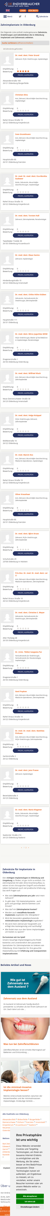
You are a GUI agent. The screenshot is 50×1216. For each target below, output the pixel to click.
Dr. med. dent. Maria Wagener (28, 809)
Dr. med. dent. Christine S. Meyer (29, 612)
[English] (8, 10)
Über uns (7, 1206)
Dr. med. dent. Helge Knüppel (28, 415)
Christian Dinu (21, 94)
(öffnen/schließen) (17, 43)
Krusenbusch (21, 1125)
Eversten (30, 1122)
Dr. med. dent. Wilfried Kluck (28, 373)
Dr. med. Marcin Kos (24, 455)
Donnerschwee (9, 1122)
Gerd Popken (21, 691)
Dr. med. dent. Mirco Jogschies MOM (31, 334)
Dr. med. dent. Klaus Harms (27, 255)
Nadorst (32, 1125)
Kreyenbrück (8, 1125)
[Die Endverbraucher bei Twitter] (20, 16)
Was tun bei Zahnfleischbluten (21, 1044)
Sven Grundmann (23, 134)
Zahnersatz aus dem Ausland (20, 998)
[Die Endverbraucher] (25, 4)
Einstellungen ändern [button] (30, 1207)
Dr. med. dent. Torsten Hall (27, 215)
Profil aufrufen (25, 75)
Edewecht (7, 1146)
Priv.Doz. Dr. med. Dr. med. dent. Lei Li (31, 574)
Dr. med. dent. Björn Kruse (27, 533)
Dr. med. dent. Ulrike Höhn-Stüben (30, 294)
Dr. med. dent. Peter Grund (27, 55)
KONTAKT (9, 1215)
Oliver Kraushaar (22, 494)
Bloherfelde (23, 1119)
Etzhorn (20, 1122)
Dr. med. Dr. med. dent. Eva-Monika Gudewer (31, 177)
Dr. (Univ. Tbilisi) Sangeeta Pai (28, 652)
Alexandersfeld (9, 1119)
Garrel (5, 1149)
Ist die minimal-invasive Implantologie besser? (17, 1089)
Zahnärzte (43, 16)
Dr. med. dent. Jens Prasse (26, 770)
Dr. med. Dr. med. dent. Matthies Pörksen (29, 731)
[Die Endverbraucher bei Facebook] (25, 16)
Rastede (6, 1154)
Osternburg (8, 1130)
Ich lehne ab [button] (30, 1201)
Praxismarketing (10, 1209)
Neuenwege (8, 1127)
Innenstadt (40, 1122)
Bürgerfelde (35, 1119)
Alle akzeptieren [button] (30, 1196)
